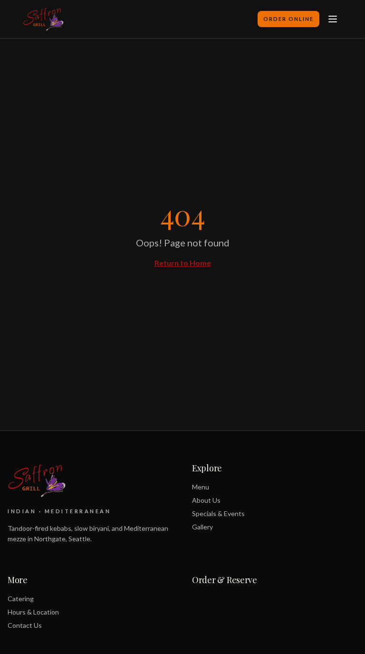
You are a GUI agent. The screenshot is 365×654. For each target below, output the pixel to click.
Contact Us (25, 625)
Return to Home (182, 262)
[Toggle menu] (332, 19)
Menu (200, 487)
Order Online (288, 19)
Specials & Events (218, 513)
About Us (206, 500)
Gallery (202, 527)
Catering (21, 599)
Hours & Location (33, 612)
